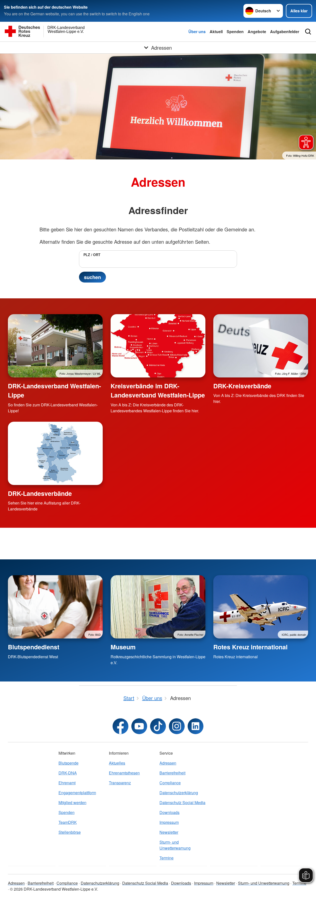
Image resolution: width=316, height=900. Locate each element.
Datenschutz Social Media (182, 802)
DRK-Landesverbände (40, 493)
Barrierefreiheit (172, 773)
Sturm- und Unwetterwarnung (175, 845)
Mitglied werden (72, 802)
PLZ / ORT (91, 254)
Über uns (197, 31)
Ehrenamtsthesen (124, 773)
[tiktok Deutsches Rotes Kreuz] (158, 726)
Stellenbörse (70, 832)
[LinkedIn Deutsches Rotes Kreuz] (195, 726)
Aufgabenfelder (284, 31)
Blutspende (69, 763)
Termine (166, 858)
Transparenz (120, 783)
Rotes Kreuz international (250, 646)
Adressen (167, 763)
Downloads (169, 812)
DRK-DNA (68, 773)
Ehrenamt (67, 783)
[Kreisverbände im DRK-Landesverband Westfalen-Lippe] (158, 345)
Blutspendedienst (33, 646)
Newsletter (168, 832)
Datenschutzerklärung (178, 792)
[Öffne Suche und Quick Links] (308, 32)
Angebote (257, 31)
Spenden (235, 31)
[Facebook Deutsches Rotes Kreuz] (120, 726)
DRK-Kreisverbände (242, 385)
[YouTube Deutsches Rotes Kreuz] (139, 726)
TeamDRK (68, 822)
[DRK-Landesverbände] (55, 453)
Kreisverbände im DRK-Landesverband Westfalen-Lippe (158, 390)
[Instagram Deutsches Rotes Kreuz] (177, 726)
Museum (123, 646)
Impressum (169, 822)
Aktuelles (117, 763)
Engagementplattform (77, 792)
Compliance (170, 783)
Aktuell (216, 31)
